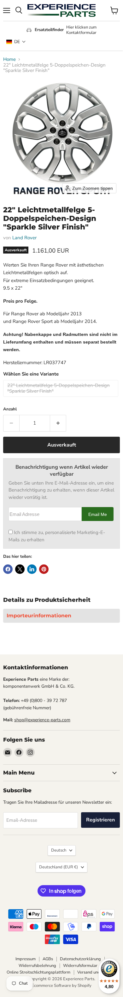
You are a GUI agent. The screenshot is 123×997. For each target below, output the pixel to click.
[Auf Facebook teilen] (8, 569)
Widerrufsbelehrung (37, 965)
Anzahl (10, 409)
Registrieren (100, 819)
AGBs (48, 959)
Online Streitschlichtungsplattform (38, 972)
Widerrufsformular (80, 965)
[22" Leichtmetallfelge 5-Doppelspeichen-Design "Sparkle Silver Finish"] (61, 398)
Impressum (25, 959)
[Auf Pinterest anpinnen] (44, 569)
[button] (16, 41)
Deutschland (58, 867)
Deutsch (58, 850)
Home (9, 59)
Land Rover (24, 238)
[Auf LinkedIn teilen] (32, 569)
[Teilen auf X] (20, 569)
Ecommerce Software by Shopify (61, 985)
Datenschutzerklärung (80, 959)
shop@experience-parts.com (42, 720)
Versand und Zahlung (96, 972)
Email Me (97, 514)
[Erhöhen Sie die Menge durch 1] (58, 423)
